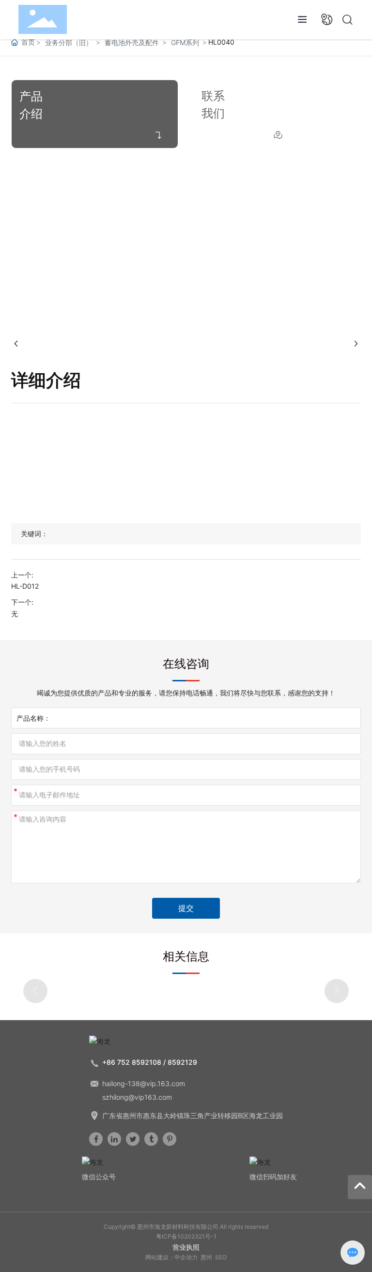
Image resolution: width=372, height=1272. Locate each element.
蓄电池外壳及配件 (132, 42)
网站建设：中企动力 (171, 1257)
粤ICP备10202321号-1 (186, 1236)
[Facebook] (96, 1139)
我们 (213, 113)
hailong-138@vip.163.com (143, 1083)
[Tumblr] (151, 1139)
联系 (213, 96)
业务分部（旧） (69, 42)
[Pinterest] (169, 1139)
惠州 (206, 1257)
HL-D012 (25, 586)
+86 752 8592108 (131, 1062)
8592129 (182, 1062)
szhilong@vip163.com (137, 1097)
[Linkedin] (114, 1139)
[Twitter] (133, 1139)
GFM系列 (185, 42)
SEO (221, 1257)
